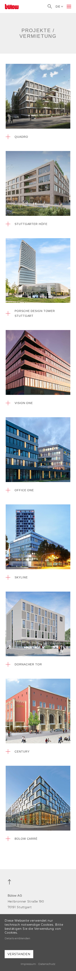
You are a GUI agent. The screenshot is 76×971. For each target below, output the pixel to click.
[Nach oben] (9, 882)
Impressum (28, 964)
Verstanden (18, 954)
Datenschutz (46, 964)
